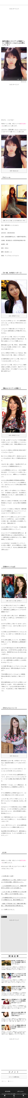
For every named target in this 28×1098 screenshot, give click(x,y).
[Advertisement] (14, 24)
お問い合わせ (20, 1091)
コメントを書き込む (14, 1077)
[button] (25, 552)
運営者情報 (7, 1091)
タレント (4, 916)
